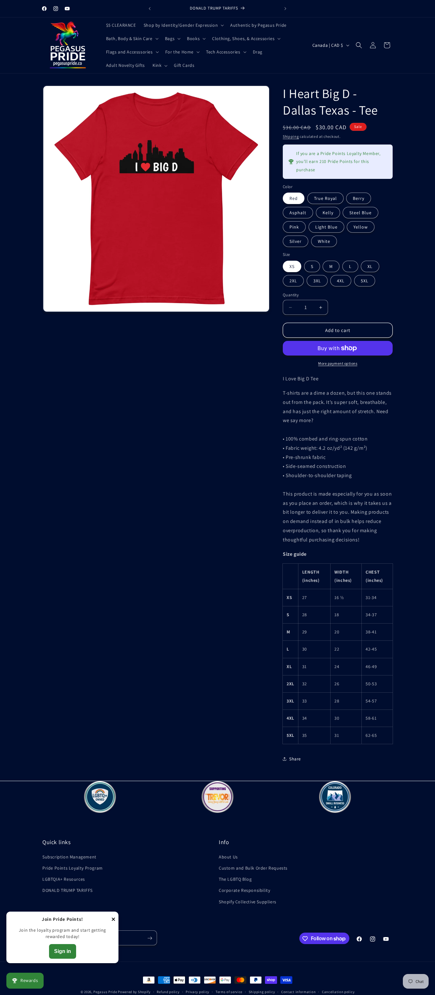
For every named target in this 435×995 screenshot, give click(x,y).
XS (292, 266)
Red (293, 198)
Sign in (62, 951)
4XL (341, 281)
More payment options (337, 363)
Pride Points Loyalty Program (72, 868)
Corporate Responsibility (244, 890)
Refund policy (168, 991)
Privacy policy (197, 991)
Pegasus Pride (105, 992)
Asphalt (297, 212)
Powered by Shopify (134, 992)
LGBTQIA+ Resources (63, 879)
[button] (183, 25)
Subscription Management (69, 856)
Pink (294, 227)
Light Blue (326, 227)
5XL (364, 281)
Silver (295, 241)
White (324, 241)
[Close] (113, 919)
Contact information (298, 991)
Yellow (360, 227)
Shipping (291, 136)
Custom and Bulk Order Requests (253, 868)
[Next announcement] (285, 9)
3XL (317, 281)
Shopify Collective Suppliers (247, 901)
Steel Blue (360, 212)
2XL (293, 281)
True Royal (325, 198)
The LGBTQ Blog (235, 879)
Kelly (328, 212)
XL (370, 266)
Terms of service (229, 991)
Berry (358, 198)
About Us (228, 856)
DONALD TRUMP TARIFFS (67, 890)
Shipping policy (262, 991)
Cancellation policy (338, 991)
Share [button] (295, 759)
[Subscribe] (150, 938)
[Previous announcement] (150, 9)
